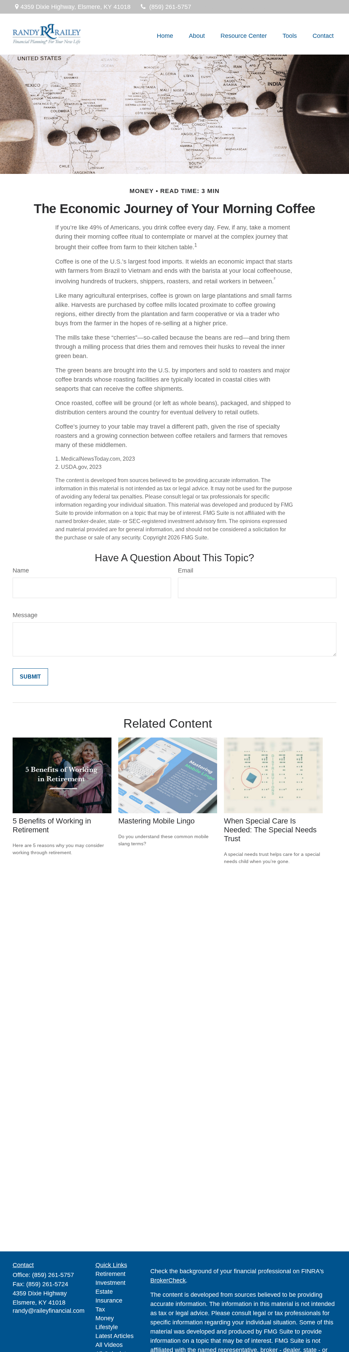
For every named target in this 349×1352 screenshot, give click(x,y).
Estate (104, 1291)
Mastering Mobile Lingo (156, 821)
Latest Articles (114, 1336)
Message (25, 615)
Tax (100, 1309)
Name (21, 570)
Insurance (108, 1300)
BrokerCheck (168, 1280)
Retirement (110, 1274)
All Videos (109, 1344)
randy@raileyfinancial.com (246, 6)
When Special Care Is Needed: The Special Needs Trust (270, 830)
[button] (165, 35)
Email (185, 570)
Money (104, 1318)
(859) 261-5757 (170, 6)
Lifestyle (106, 1327)
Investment (110, 1282)
